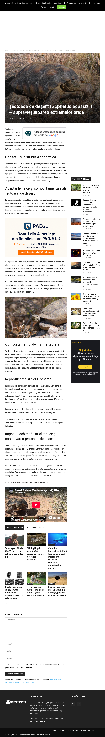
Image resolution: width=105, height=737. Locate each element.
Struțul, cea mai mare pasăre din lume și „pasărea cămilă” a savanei (57, 591)
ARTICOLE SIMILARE (15, 528)
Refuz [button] (43, 7)
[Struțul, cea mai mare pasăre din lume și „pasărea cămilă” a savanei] (57, 578)
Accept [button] (62, 7)
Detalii (52, 7)
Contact (91, 730)
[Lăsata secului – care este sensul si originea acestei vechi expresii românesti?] (76, 311)
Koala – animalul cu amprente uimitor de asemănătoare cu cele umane (14, 593)
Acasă (7, 50)
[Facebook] (73, 704)
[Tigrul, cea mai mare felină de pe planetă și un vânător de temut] (36, 578)
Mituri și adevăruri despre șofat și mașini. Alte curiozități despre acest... (90, 282)
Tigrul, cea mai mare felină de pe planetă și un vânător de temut (36, 591)
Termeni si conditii (58, 730)
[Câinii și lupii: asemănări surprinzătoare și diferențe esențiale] (36, 539)
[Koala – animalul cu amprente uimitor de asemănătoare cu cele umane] (14, 578)
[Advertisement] (52, 30)
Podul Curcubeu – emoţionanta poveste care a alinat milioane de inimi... (90, 238)
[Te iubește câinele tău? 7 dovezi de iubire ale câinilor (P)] (14, 539)
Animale (15, 50)
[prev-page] (6, 603)
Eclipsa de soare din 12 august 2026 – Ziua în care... (91, 253)
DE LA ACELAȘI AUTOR (35, 528)
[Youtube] (79, 704)
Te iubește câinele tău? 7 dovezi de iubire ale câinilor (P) (14, 552)
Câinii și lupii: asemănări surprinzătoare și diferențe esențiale (35, 554)
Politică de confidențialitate (76, 730)
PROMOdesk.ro (38, 721)
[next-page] (10, 603)
